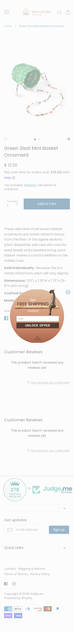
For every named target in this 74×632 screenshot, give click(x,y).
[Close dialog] (68, 292)
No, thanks (38, 337)
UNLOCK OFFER (37, 325)
